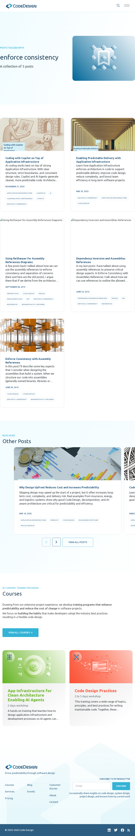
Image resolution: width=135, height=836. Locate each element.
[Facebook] (122, 830)
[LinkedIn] (109, 830)
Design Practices (14, 299)
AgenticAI (41, 193)
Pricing (9, 798)
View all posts (77, 542)
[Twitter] (116, 830)
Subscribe (121, 786)
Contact (53, 801)
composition (29, 394)
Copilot (40, 199)
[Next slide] (56, 542)
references (12, 304)
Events (31, 791)
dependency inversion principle (92, 298)
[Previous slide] (46, 542)
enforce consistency (17, 204)
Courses (9, 784)
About (52, 795)
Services (9, 791)
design (42, 293)
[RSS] (128, 830)
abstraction (12, 293)
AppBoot (54, 520)
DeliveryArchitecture (88, 520)
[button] (127, 5)
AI (50, 193)
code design (83, 203)
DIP (28, 299)
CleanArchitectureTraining (20, 199)
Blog (29, 784)
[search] (118, 5)
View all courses (19, 632)
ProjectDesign (27, 526)
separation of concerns (33, 304)
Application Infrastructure (19, 193)
